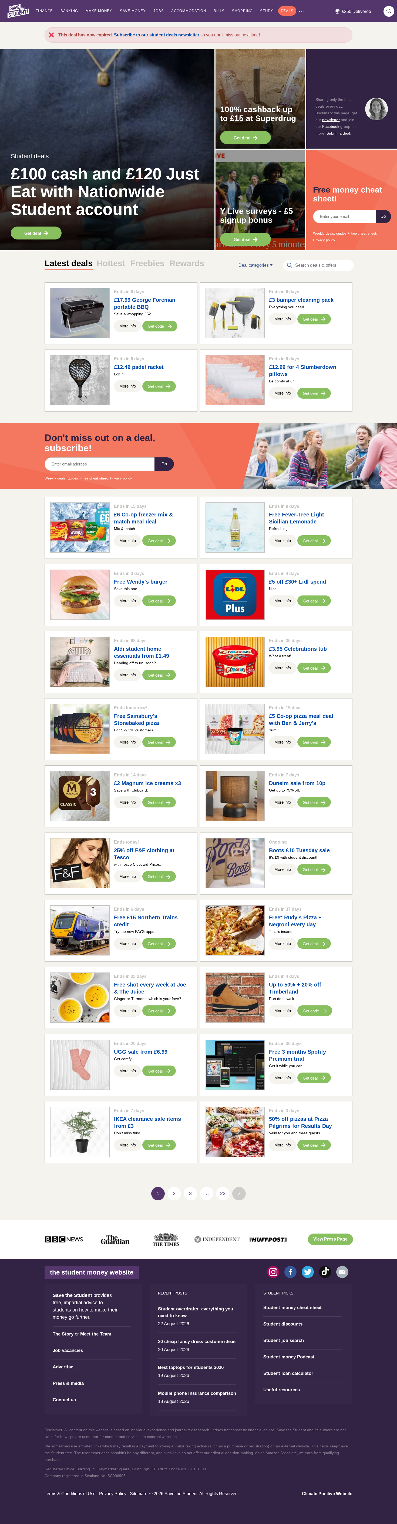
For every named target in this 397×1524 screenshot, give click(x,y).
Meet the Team (95, 1334)
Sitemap (138, 1493)
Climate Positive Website (327, 1493)
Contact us (64, 1399)
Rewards (187, 263)
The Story (63, 1334)
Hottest (111, 263)
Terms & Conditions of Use (70, 1493)
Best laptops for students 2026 (191, 1367)
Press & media (68, 1383)
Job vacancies (68, 1350)
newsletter (331, 120)
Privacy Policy (112, 1493)
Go (383, 216)
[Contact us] (342, 1272)
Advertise (63, 1366)
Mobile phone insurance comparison (197, 1393)
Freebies (147, 263)
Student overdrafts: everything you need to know (195, 1312)
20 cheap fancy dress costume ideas (196, 1341)
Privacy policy (324, 240)
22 (223, 1193)
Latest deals (69, 263)
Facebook (330, 126)
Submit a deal (338, 133)
